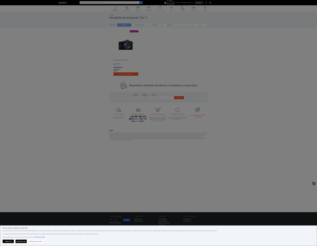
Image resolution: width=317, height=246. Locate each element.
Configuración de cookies (35, 241)
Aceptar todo (8, 241)
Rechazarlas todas (21, 241)
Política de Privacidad (39, 237)
